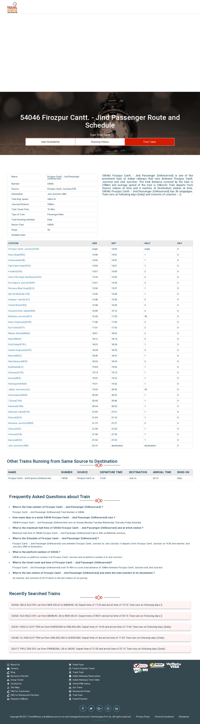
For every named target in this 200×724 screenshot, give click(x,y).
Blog (12, 672)
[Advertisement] (88, 20)
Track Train (77, 672)
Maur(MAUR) (14, 339)
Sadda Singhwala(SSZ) (20, 350)
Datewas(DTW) (16, 372)
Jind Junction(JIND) (18, 445)
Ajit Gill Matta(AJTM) (19, 294)
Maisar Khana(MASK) (19, 333)
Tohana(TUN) (15, 400)
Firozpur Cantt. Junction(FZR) (23, 249)
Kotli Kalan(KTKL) (17, 344)
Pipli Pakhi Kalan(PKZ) (19, 265)
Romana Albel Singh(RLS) (21, 288)
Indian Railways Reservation (85, 676)
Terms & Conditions (164, 717)
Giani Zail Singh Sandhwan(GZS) (24, 277)
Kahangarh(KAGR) (17, 383)
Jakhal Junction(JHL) (19, 389)
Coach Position (79, 699)
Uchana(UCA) (15, 434)
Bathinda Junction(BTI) (20, 316)
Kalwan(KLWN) (15, 406)
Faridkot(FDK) (15, 271)
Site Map (14, 687)
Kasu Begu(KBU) (16, 254)
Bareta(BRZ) (14, 378)
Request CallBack (18, 699)
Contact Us (15, 683)
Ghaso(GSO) (14, 428)
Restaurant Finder (80, 691)
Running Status (100, 141)
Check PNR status (80, 683)
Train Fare (77, 695)
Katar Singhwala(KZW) (19, 322)
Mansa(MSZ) (15, 355)
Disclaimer (184, 717)
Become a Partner (19, 676)
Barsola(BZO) (15, 440)
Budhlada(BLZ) (16, 367)
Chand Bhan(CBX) (17, 305)
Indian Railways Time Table (85, 680)
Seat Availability (50, 141)
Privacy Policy (143, 717)
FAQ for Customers (19, 691)
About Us (14, 664)
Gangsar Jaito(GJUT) (19, 299)
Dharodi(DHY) (15, 417)
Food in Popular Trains (83, 668)
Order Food (77, 664)
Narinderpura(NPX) (18, 361)
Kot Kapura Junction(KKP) (21, 282)
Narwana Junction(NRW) (21, 423)
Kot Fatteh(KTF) (16, 327)
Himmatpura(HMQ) (18, 395)
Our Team (76, 687)
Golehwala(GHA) (16, 260)
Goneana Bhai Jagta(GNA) (21, 311)
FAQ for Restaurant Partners (24, 695)
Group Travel (16, 680)
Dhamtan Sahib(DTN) (19, 412)
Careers (14, 668)
